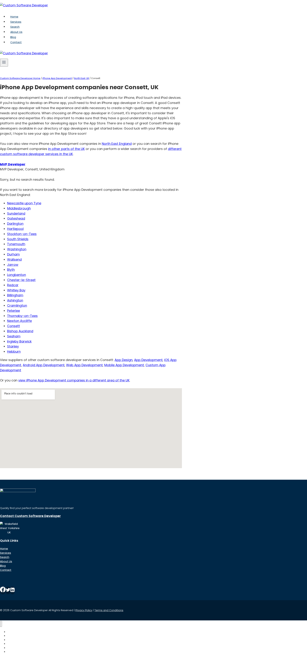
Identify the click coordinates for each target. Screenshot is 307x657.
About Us (16, 32)
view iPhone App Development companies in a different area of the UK (74, 380)
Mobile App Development (124, 365)
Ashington (15, 300)
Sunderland (16, 213)
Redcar (12, 285)
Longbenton (16, 275)
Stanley (13, 346)
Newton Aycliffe (19, 321)
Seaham (13, 336)
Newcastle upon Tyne (24, 203)
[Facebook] (3, 590)
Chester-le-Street (21, 280)
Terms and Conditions (109, 610)
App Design (124, 360)
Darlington (15, 223)
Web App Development (84, 365)
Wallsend (14, 259)
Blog (13, 37)
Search (15, 27)
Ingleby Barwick (19, 341)
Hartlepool (15, 229)
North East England (117, 143)
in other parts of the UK (66, 149)
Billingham (15, 295)
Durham (13, 254)
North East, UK (81, 78)
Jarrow (12, 264)
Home (14, 16)
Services (15, 22)
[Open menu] (4, 62)
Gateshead (16, 218)
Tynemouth (16, 244)
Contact (16, 42)
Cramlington (17, 305)
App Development (148, 360)
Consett (13, 326)
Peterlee (13, 310)
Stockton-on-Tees (22, 234)
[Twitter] (8, 590)
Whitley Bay (16, 290)
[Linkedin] (12, 590)
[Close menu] (1, 624)
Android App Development (43, 365)
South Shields (17, 239)
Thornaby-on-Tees (22, 316)
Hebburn (14, 351)
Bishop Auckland (20, 331)
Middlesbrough (19, 208)
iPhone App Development (57, 78)
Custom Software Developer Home (20, 78)
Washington (16, 249)
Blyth (11, 269)
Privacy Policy (83, 610)
